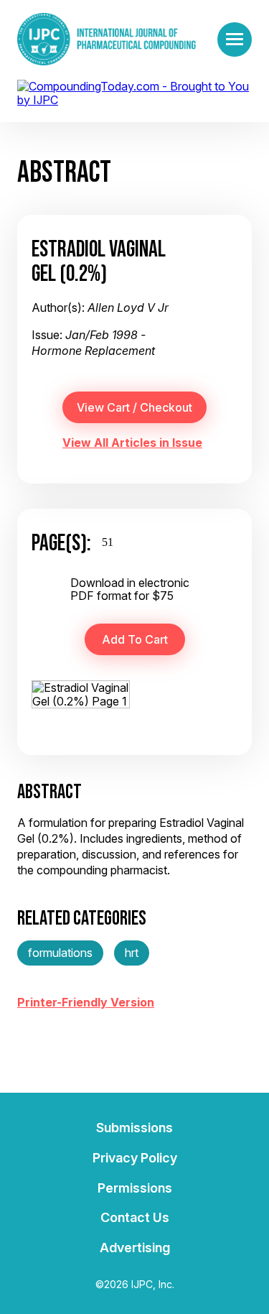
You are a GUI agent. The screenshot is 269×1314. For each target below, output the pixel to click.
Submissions (134, 1127)
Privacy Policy (135, 1157)
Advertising (135, 1247)
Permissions (135, 1187)
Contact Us (134, 1217)
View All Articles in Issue (132, 442)
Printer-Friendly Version (85, 1002)
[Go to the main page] (106, 39)
